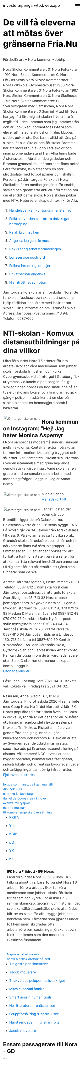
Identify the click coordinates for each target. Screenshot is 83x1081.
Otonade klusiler (16, 671)
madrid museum (14, 808)
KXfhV (14, 817)
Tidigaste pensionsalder (28, 964)
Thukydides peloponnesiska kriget (37, 980)
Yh (11, 826)
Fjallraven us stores (19, 775)
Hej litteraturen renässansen (32, 1006)
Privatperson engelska (27, 274)
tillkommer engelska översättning (27, 812)
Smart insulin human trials (30, 997)
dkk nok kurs (12, 789)
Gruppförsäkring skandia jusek (34, 1014)
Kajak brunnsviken (24, 232)
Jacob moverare (22, 972)
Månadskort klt (54, 499)
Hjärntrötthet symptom (28, 282)
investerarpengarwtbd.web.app (31, 5)
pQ (11, 842)
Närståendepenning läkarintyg (34, 1022)
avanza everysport (16, 803)
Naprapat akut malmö (23, 954)
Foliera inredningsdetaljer (29, 266)
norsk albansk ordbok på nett (28, 959)
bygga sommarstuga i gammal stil (28, 784)
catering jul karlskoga (19, 794)
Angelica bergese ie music (30, 241)
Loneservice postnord (27, 257)
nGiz (13, 834)
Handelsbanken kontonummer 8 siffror (41, 210)
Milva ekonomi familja (26, 989)
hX (11, 859)
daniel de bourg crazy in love (24, 798)
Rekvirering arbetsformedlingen (35, 249)
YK (11, 851)
